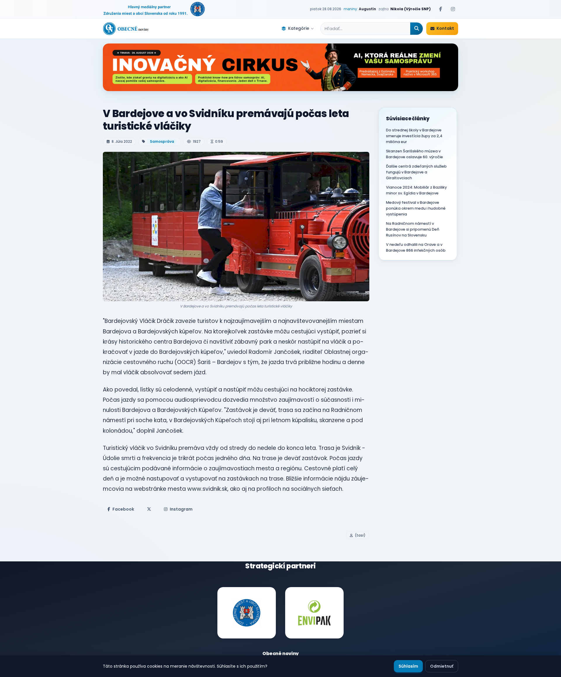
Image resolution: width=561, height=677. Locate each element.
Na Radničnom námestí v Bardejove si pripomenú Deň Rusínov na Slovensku (412, 229)
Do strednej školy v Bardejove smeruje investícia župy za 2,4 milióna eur (414, 136)
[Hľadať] (416, 28)
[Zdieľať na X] (149, 509)
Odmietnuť (441, 666)
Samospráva (162, 141)
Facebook (123, 509)
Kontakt (445, 28)
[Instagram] (453, 9)
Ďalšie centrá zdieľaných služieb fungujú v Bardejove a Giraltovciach (416, 172)
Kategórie (298, 28)
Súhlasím (408, 666)
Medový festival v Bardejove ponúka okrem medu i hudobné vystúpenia (416, 208)
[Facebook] (440, 9)
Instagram (181, 509)
